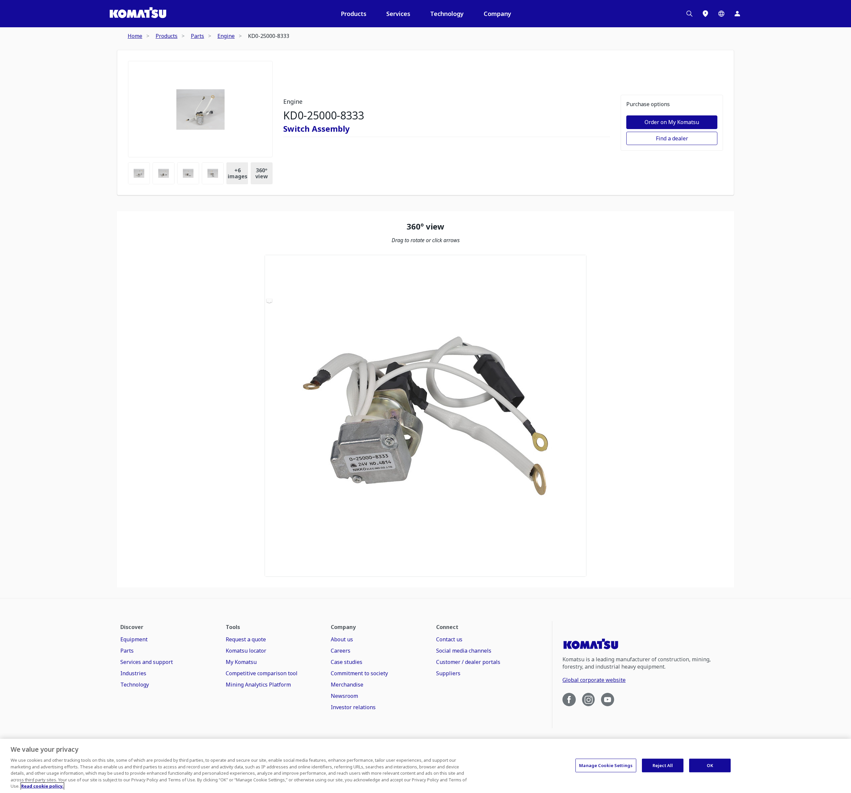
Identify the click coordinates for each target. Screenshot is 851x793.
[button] (425, 415)
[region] (425, 415)
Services (398, 14)
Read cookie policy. (42, 786)
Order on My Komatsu (672, 122)
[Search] (689, 14)
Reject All (663, 765)
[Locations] (705, 14)
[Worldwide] (721, 14)
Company (497, 14)
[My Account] (737, 14)
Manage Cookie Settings (606, 765)
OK (710, 765)
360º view (261, 173)
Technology (447, 14)
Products (353, 14)
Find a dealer (672, 138)
